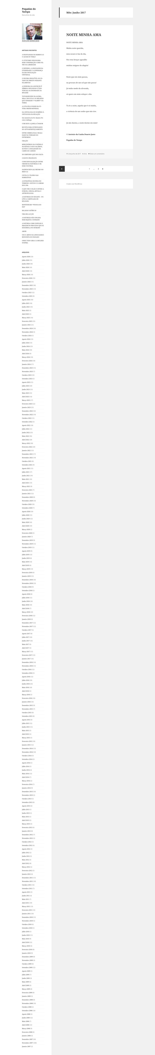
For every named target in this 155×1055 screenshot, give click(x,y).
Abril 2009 (25, 985)
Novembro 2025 (27, 289)
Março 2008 (26, 1029)
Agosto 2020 (26, 512)
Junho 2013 (26, 813)
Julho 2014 (25, 766)
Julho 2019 (25, 555)
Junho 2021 (26, 476)
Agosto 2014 (26, 763)
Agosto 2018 (26, 594)
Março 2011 (26, 906)
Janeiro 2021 (26, 494)
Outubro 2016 (26, 669)
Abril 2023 (25, 397)
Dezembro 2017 (27, 623)
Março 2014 (26, 781)
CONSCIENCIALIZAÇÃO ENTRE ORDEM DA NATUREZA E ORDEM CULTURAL (32, 164)
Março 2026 (26, 275)
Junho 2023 (26, 389)
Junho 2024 (26, 346)
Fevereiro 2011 (27, 910)
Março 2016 (26, 695)
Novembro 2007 (27, 1043)
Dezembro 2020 (27, 497)
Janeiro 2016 (26, 702)
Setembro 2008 (27, 1011)
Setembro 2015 (27, 716)
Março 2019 (26, 569)
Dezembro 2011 (27, 878)
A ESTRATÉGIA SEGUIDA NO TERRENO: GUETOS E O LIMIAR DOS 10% (33, 183)
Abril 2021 (25, 483)
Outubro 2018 (26, 587)
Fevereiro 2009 (27, 993)
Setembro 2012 (27, 845)
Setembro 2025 (27, 296)
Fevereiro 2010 (27, 950)
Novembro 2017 (27, 626)
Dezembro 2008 (27, 1000)
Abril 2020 (25, 526)
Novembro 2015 (27, 709)
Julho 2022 (25, 429)
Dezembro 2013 (27, 792)
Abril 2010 (25, 942)
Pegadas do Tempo (29, 10)
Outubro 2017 (26, 630)
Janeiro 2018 (26, 619)
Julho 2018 (25, 598)
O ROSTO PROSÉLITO (29, 158)
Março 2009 (26, 989)
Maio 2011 (25, 899)
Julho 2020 (25, 515)
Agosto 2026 (26, 257)
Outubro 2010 (26, 924)
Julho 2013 (25, 810)
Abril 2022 (25, 440)
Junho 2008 (26, 1018)
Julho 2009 (25, 975)
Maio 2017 (25, 644)
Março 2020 (26, 529)
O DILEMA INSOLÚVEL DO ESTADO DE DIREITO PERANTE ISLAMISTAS (32, 80)
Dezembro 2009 (27, 957)
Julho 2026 (25, 260)
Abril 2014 (25, 777)
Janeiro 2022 (26, 450)
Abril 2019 (25, 565)
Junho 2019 (26, 558)
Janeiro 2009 (26, 996)
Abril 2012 (25, 863)
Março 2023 (26, 400)
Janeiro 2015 (26, 745)
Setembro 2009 (27, 967)
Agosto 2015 (26, 720)
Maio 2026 (25, 267)
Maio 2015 (25, 731)
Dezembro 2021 (27, 454)
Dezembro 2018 (27, 580)
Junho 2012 (26, 856)
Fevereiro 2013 (27, 827)
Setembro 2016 (27, 673)
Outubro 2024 (26, 336)
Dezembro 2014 (27, 748)
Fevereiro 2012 (27, 871)
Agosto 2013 (26, 806)
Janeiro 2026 (26, 282)
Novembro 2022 (27, 415)
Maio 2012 (25, 860)
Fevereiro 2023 (27, 404)
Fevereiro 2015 (27, 741)
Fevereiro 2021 (27, 490)
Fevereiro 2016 (27, 698)
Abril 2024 (25, 354)
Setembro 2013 (27, 802)
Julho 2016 (25, 680)
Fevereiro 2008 (27, 1032)
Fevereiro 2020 (27, 533)
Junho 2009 (26, 978)
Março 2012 (26, 867)
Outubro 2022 (26, 418)
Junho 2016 (26, 684)
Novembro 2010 (27, 921)
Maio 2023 (25, 393)
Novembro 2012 (27, 838)
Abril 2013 (25, 820)
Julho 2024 (25, 343)
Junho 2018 (26, 601)
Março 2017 (26, 652)
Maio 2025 (25, 310)
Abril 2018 (25, 608)
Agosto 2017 (26, 634)
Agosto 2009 (26, 971)
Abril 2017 (25, 648)
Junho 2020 (26, 519)
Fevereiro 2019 (27, 573)
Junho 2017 (26, 641)
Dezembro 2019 (27, 540)
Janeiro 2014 (26, 788)
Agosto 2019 (26, 551)
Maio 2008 (25, 1021)
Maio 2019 (25, 562)
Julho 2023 (25, 386)
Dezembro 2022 (27, 411)
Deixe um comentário (97, 154)
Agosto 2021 (26, 468)
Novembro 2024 (27, 332)
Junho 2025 (26, 307)
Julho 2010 (25, 932)
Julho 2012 (25, 853)
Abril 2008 (25, 1025)
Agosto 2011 (26, 892)
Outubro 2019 (26, 547)
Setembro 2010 (27, 928)
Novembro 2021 (27, 458)
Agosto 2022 (26, 425)
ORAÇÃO (25, 141)
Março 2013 (26, 824)
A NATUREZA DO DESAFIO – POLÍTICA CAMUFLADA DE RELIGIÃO (33, 199)
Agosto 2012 (26, 849)
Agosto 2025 (26, 300)
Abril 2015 (25, 734)
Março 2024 (26, 357)
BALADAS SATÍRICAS (29, 210)
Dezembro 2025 (27, 285)
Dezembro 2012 (27, 835)
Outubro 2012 (26, 842)
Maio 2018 (25, 605)
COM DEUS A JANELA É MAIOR (32, 124)
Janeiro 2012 (26, 874)
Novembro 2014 (27, 752)
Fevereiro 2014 (27, 784)
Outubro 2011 (26, 885)
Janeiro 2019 (26, 576)
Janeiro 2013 (26, 831)
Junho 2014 (26, 770)
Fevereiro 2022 (27, 447)
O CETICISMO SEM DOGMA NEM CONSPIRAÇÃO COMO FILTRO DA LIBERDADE (33, 62)
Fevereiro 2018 (27, 616)
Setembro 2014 (27, 759)
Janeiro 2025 (26, 325)
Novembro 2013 (27, 795)
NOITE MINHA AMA (83, 34)
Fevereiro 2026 (27, 278)
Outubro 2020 (26, 504)
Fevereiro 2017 (27, 655)
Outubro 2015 (26, 713)
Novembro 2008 (27, 1003)
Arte (85, 154)
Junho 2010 (26, 935)
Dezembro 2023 (27, 368)
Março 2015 (26, 738)
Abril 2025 (25, 314)
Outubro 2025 (26, 293)
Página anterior (62, 169)
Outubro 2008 (26, 1007)
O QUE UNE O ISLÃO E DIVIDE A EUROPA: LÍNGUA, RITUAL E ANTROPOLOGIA (33, 191)
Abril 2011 (25, 903)
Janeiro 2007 (26, 1046)
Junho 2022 (26, 433)
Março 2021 (26, 486)
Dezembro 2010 (27, 917)
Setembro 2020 (27, 508)
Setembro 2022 (27, 422)
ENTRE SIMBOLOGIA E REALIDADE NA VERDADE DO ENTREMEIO (32, 135)
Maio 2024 (25, 350)
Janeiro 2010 (26, 953)
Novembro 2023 (27, 371)
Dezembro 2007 (27, 1039)
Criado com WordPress (74, 184)
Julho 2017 (25, 637)
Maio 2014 (25, 774)
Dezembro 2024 (27, 328)
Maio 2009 (25, 982)
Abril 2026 (25, 271)
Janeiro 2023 (26, 407)
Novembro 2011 (27, 881)
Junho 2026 (26, 264)
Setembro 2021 (27, 465)
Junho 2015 (26, 727)
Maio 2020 (25, 522)
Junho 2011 (26, 896)
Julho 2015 (25, 723)
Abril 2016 (25, 691)
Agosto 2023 (26, 382)
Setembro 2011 (27, 888)
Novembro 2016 (27, 666)
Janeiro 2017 (26, 659)
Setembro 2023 (27, 379)
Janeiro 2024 (26, 364)
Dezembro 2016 (27, 662)
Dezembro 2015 (27, 705)
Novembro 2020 (27, 501)
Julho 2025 (25, 303)
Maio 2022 (25, 436)
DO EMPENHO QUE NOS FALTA (32, 154)
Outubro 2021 (26, 461)
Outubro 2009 (26, 964)
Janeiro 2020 (26, 537)
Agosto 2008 (26, 1014)
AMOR (24, 231)
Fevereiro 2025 (27, 321)
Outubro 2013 (26, 799)
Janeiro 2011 (26, 914)
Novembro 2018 (27, 583)
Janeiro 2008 (26, 1036)
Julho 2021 (25, 472)
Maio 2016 (25, 687)
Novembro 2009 (27, 960)
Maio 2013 (25, 817)
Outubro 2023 (26, 375)
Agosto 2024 (26, 339)
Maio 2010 (25, 939)
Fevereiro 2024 (27, 361)
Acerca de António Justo (30, 41)
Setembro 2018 (27, 590)
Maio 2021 (25, 479)
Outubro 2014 (26, 756)
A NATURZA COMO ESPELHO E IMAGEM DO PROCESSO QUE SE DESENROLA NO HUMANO (33, 225)
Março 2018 (26, 612)
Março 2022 (26, 443)
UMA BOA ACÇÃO (28, 214)
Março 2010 (26, 946)
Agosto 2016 (26, 677)
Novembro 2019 (27, 544)
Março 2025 (26, 318)
